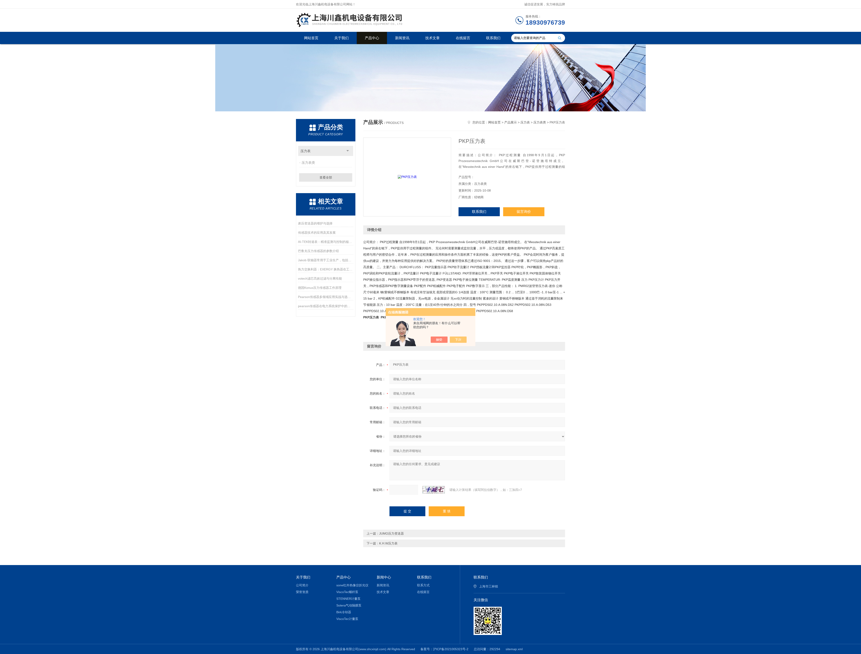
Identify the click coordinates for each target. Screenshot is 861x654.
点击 (347, 151)
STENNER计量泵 (348, 598)
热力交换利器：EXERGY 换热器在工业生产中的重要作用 (325, 269)
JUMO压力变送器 (391, 533)
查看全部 (326, 177)
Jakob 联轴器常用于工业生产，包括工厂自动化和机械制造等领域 (325, 260)
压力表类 (308, 162)
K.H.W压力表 (388, 543)
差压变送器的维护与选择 (315, 223)
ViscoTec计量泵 (347, 619)
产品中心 (372, 38)
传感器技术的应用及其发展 (317, 232)
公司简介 (302, 585)
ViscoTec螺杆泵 (347, 592)
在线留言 (463, 38)
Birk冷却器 (343, 612)
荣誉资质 (302, 592)
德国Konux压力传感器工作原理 (319, 287)
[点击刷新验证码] (433, 490)
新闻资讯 (402, 38)
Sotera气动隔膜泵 (348, 605)
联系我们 (493, 38)
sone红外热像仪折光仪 (352, 585)
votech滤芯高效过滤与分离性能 (320, 278)
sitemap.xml (514, 649)
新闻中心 (384, 577)
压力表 (305, 151)
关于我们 (341, 38)
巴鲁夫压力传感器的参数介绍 (318, 251)
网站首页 (311, 38)
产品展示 (510, 122)
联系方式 (423, 585)
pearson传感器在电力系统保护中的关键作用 (325, 306)
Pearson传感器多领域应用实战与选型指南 (325, 297)
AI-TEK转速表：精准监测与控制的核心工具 (325, 242)
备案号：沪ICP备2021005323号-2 (444, 649)
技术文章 (432, 38)
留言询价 (524, 212)
